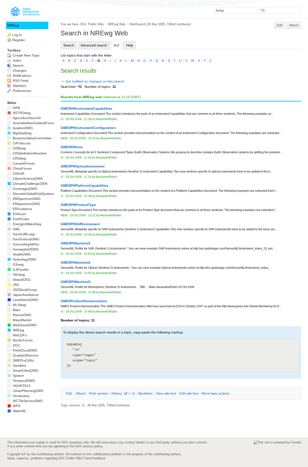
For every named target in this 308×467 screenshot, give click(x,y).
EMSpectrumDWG (26, 199)
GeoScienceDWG (25, 239)
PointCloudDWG (25, 350)
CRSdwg (19, 158)
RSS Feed (20, 81)
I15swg (18, 264)
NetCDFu (19, 335)
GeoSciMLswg (23, 234)
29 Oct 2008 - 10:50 (78, 254)
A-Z (116, 45)
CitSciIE (18, 173)
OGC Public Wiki (92, 24)
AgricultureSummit (26, 118)
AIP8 (16, 108)
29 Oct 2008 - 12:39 (78, 196)
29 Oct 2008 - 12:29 (83, 138)
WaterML (19, 411)
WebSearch (137, 24)
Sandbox (19, 365)
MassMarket (22, 320)
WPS (16, 406)
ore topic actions (216, 393)
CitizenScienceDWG (27, 178)
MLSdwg (19, 305)
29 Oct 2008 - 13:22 (83, 215)
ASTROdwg (21, 113)
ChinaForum (22, 168)
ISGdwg (18, 274)
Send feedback (94, 458)
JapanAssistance (25, 295)
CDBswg (19, 148)
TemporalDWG (23, 381)
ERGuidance (22, 209)
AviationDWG (22, 128)
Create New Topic (26, 55)
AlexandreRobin (106, 119)
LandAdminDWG (25, 300)
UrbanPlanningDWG (28, 391)
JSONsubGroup (24, 290)
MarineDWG (22, 315)
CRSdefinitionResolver (29, 153)
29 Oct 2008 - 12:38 (78, 119)
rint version (98, 393)
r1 (133, 393)
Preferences (21, 91)
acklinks (145, 393)
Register (18, 40)
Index (16, 60)
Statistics (19, 86)
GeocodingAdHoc (25, 244)
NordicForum (22, 340)
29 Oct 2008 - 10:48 (83, 292)
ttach (81, 393)
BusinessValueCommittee (31, 138)
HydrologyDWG (24, 259)
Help (129, 45)
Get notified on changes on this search (94, 81)
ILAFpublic (20, 269)
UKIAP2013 (21, 386)
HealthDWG (21, 254)
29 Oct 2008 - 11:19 (78, 157)
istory (116, 393)
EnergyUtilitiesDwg (26, 224)
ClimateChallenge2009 (29, 184)
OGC (16, 345)
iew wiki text (166, 393)
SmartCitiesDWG (25, 370)
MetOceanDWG (24, 325)
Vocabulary (21, 396)
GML (16, 229)
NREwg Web (116, 24)
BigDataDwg (22, 133)
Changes (19, 70)
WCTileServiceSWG (27, 401)
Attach (294, 25)
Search (68, 45)
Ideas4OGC (21, 279)
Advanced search (94, 45)
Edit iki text (189, 393)
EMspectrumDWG (26, 204)
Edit (279, 25)
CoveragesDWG (25, 189)
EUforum (19, 214)
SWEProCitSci (23, 360)
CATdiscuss (21, 143)
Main (16, 310)
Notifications (21, 75)
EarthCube (20, 219)
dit (69, 393)
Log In (17, 35)
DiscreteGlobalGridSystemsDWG (37, 194)
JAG (15, 285)
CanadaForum (23, 163)
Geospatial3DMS (25, 249)
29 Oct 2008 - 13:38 (78, 234)
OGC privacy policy (88, 446)
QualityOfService (25, 355)
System (18, 375)
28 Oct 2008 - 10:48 (78, 311)
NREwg (13, 25)
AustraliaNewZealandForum (33, 123)
